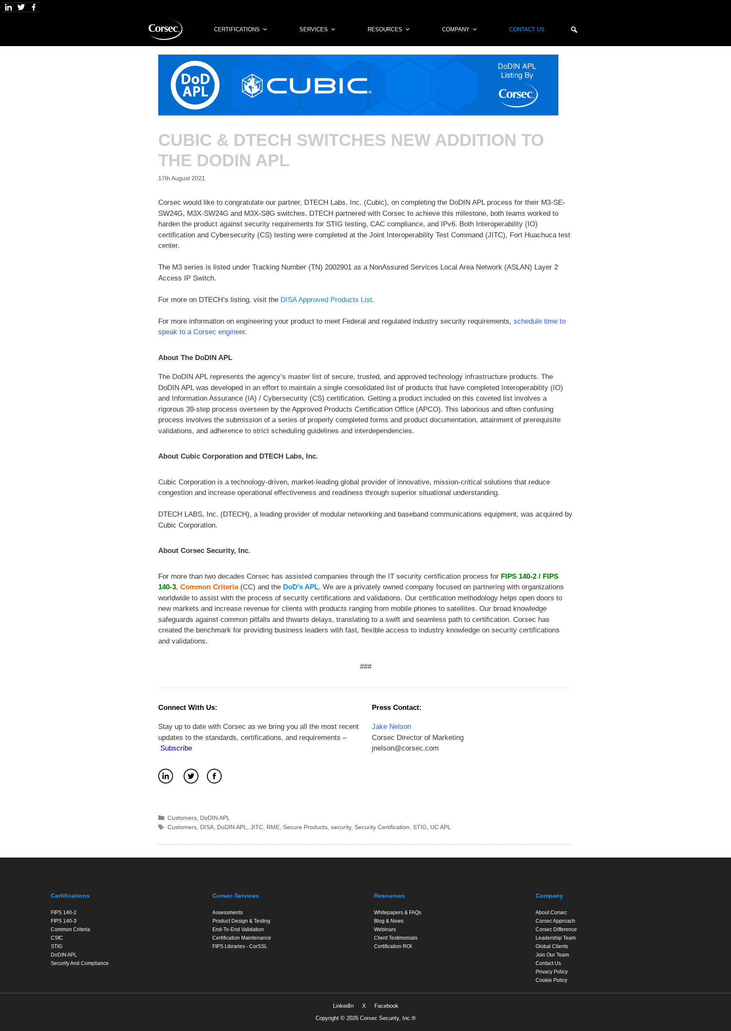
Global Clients (552, 946)
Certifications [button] (237, 29)
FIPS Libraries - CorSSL (239, 946)
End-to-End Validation (238, 929)
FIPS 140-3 (64, 921)
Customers (182, 817)
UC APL (440, 827)
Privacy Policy (552, 972)
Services (314, 29)
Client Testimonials (396, 938)
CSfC (57, 938)
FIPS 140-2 (518, 576)
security (341, 827)
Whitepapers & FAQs (397, 913)
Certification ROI (393, 946)
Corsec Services (235, 895)
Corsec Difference (556, 929)
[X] (21, 7)
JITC (256, 827)
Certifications (70, 895)
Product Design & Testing (241, 921)
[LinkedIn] (8, 7)
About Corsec (551, 913)
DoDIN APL (215, 817)
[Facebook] (33, 7)
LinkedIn (343, 1006)
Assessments (227, 913)
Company (456, 29)
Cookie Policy (551, 980)
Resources (385, 29)
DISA (207, 827)
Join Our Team (552, 955)
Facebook (386, 1006)
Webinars (385, 929)
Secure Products (305, 827)
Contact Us (526, 29)
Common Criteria (70, 929)
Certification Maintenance (241, 938)
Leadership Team (556, 938)
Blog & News (389, 921)
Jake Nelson (391, 727)
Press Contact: (397, 708)
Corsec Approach (555, 921)
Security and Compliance (80, 963)
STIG (420, 827)
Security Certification (382, 827)
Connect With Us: (187, 708)
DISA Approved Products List (326, 300)
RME (273, 827)
